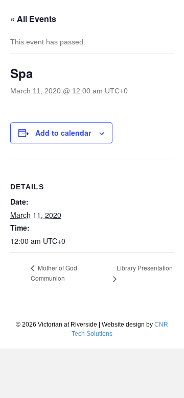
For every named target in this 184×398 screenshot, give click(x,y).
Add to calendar (63, 133)
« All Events (33, 18)
